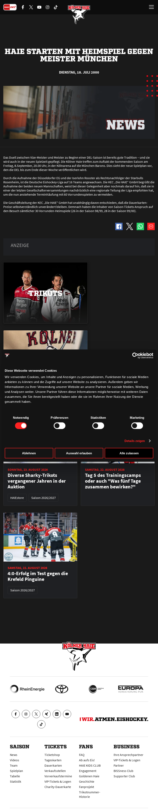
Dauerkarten (53, 765)
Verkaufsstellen (55, 771)
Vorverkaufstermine (58, 776)
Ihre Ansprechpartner (128, 755)
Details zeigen (134, 440)
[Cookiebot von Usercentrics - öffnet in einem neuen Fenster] (135, 355)
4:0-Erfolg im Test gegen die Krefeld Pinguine (38, 576)
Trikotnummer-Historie (89, 794)
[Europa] (131, 689)
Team (13, 765)
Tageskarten (53, 760)
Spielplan (16, 771)
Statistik (15, 781)
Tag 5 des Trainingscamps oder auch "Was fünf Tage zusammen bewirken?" (113, 481)
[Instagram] (26, 714)
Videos (14, 760)
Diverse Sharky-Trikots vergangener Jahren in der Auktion (37, 481)
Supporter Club (124, 776)
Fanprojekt (86, 787)
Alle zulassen (129, 453)
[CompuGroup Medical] (96, 689)
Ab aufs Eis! (87, 760)
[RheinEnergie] (27, 689)
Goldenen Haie (89, 776)
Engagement (87, 771)
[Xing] (46, 714)
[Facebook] (16, 714)
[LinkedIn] (57, 714)
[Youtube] (67, 714)
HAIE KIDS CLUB (90, 765)
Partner (119, 765)
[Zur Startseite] (79, 14)
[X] (36, 714)
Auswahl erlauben (79, 453)
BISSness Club (123, 771)
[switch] (59, 425)
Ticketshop (52, 755)
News (13, 755)
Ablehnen (29, 453)
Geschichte (86, 781)
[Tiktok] (41, 724)
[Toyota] (61, 689)
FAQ (82, 755)
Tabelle (15, 776)
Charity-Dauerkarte (57, 787)
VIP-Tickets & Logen (57, 781)
